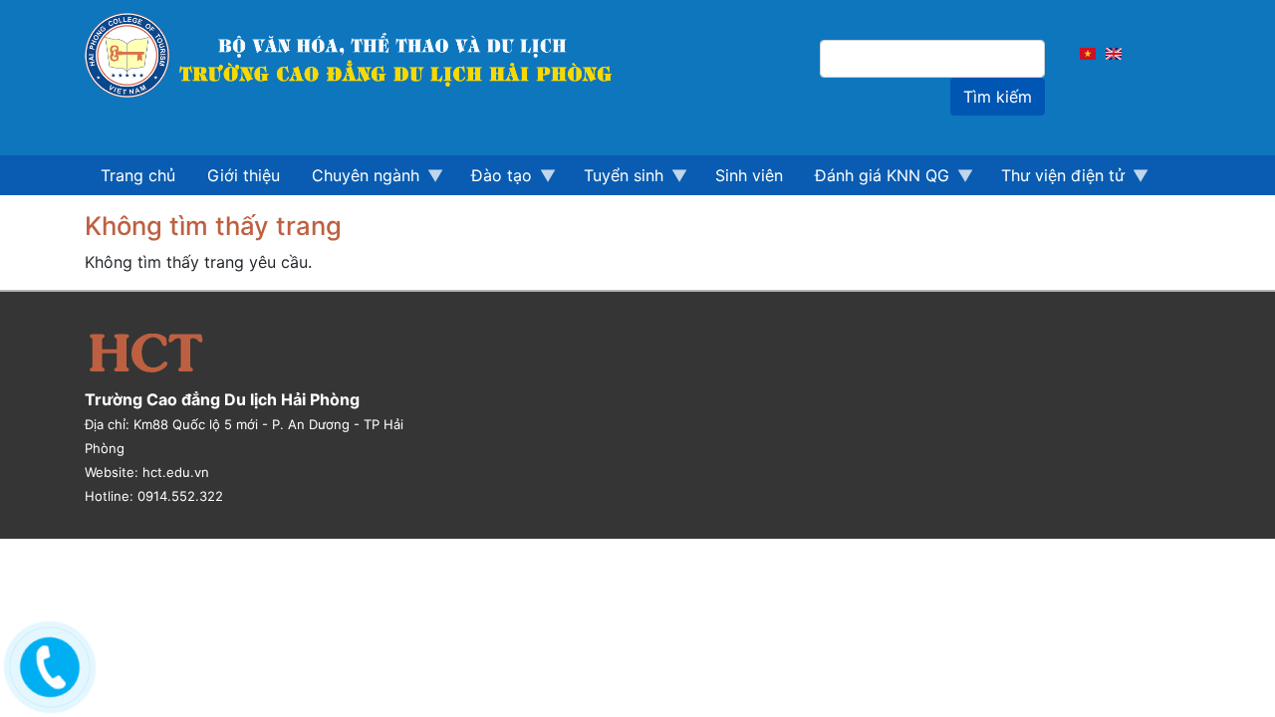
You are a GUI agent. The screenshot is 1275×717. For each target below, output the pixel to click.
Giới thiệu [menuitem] (243, 175)
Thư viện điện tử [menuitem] (1055, 180)
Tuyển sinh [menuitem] (615, 180)
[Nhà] (360, 55)
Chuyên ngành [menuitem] (357, 180)
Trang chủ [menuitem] (138, 175)
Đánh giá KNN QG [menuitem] (874, 180)
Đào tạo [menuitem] (493, 180)
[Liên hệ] (47, 662)
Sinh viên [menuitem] (749, 175)
